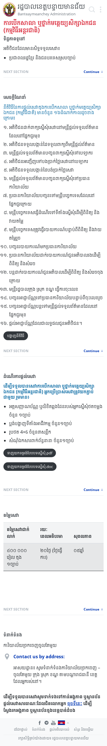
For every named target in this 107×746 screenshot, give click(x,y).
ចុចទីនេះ (74, 703)
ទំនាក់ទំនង (38, 729)
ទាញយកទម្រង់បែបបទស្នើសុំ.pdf (29, 452)
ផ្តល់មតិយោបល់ (59, 729)
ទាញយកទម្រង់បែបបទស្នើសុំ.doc (30, 466)
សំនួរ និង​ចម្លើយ (83, 729)
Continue (92, 71)
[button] (100, 9)
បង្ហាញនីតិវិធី (15, 335)
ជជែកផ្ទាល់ (20, 729)
